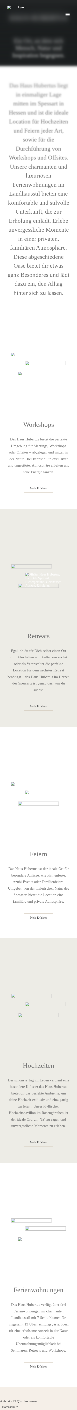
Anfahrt (5, 1401)
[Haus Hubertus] (19, 14)
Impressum (31, 1401)
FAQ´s (17, 1401)
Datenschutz (10, 1407)
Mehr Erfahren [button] (38, 488)
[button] (67, 14)
